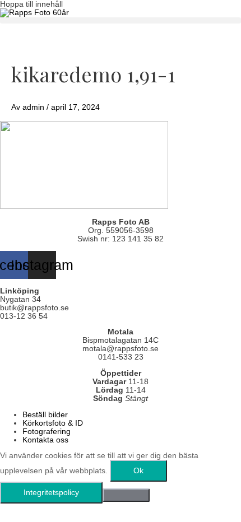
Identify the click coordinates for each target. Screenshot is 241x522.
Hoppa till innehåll (31, 4)
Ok (138, 471)
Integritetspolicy (51, 492)
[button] (120, 20)
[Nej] (126, 495)
